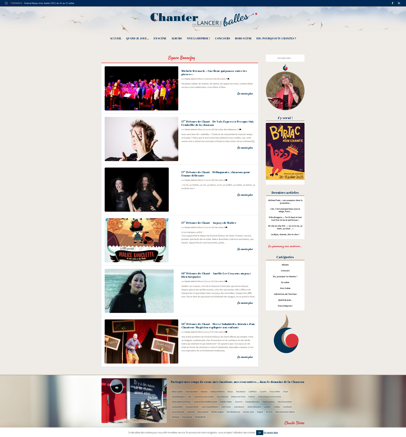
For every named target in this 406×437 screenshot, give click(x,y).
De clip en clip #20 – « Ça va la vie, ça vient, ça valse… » (285, 227)
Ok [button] (259, 432)
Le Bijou (277, 407)
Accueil (115, 38)
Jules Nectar (239, 407)
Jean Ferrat (226, 407)
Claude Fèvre (294, 423)
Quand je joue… (137, 38)
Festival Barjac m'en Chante (269, 396)
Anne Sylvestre (192, 391)
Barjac (230, 391)
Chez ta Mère (274, 391)
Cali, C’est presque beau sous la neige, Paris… (285, 210)
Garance (238, 402)
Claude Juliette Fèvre (193, 79)
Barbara (204, 391)
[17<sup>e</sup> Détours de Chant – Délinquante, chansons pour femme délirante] (141, 190)
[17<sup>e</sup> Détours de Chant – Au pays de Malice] (141, 240)
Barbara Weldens (218, 391)
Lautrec (267, 407)
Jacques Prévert (191, 407)
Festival (252, 396)
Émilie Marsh (200, 417)
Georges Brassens (252, 402)
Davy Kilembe (222, 396)
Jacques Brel (177, 407)
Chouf (285, 391)
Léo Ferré (190, 412)
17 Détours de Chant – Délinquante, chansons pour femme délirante (215, 173)
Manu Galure (203, 412)
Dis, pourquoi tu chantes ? (276, 38)
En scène (160, 38)
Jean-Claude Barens (210, 407)
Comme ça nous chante (204, 396)
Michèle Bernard (233, 412)
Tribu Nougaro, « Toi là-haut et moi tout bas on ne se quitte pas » (285, 218)
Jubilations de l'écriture (285, 294)
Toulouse (175, 417)
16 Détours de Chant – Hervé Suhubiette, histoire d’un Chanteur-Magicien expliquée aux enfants (218, 325)
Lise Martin (287, 407)
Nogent (260, 412)
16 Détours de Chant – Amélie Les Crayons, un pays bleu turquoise (216, 274)
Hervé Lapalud (269, 402)
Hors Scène (243, 38)
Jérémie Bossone (254, 407)
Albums (176, 38)
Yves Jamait (187, 417)
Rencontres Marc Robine (285, 412)
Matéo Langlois (217, 412)
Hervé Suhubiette (285, 402)
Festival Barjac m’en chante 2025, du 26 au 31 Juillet (49, 3)
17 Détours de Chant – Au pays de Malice (208, 223)
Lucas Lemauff (178, 412)
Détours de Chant (238, 396)
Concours (222, 38)
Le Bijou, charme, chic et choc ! (285, 234)
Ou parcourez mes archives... (285, 246)
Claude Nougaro (178, 396)
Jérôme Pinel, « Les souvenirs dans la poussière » (285, 201)
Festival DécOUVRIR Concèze (205, 402)
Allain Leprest (177, 391)
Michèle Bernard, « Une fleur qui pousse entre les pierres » (214, 72)
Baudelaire (240, 391)
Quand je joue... (285, 300)
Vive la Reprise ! (198, 38)
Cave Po (263, 391)
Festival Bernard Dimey (181, 402)
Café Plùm (253, 391)
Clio (189, 396)
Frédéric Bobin (226, 402)
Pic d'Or (269, 412)
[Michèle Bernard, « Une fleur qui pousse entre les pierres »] (141, 88)
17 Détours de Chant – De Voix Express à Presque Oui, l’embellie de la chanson (217, 123)
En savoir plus (245, 94)
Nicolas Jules (248, 412)
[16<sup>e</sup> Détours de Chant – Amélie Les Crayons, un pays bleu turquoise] (141, 291)
